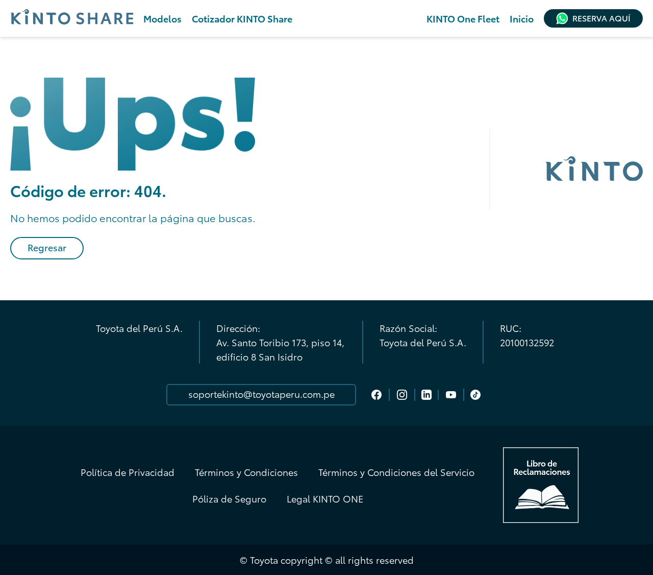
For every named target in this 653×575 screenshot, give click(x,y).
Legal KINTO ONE (325, 498)
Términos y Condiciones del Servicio (396, 471)
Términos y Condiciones (246, 471)
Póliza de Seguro (229, 498)
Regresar (47, 247)
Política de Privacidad (127, 471)
